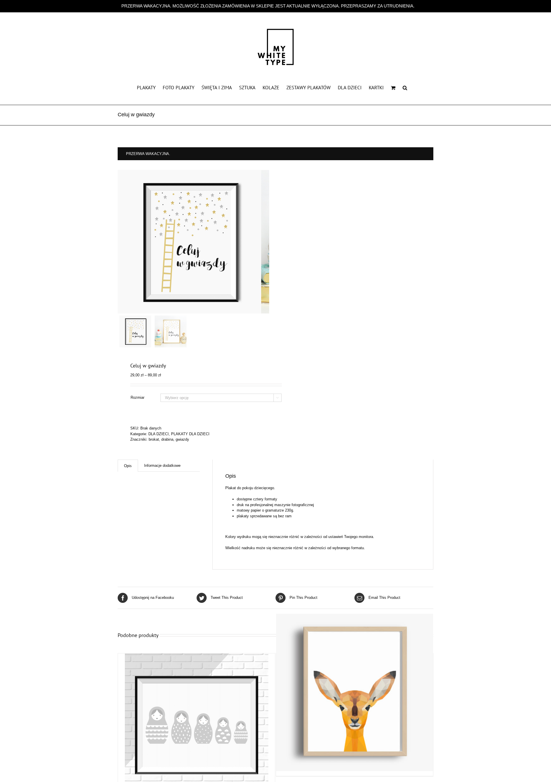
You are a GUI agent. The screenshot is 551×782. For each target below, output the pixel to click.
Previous (122, 242)
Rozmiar (137, 397)
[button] (405, 87)
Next (265, 242)
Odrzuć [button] (423, 5)
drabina (167, 439)
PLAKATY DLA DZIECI (190, 434)
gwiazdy (182, 439)
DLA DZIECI (158, 434)
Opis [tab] (128, 466)
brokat (154, 439)
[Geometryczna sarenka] (354, 692)
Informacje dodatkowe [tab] (162, 465)
